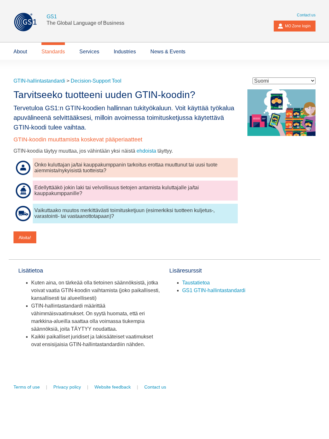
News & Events (167, 51)
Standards (53, 51)
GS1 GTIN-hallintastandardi (213, 290)
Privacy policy (67, 387)
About (20, 51)
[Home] (30, 22)
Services (89, 51)
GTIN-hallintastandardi (39, 81)
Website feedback (112, 387)
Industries (125, 51)
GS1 (52, 16)
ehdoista (146, 151)
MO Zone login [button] (298, 26)
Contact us (306, 15)
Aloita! (25, 237)
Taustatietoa (196, 282)
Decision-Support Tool (96, 81)
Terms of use (26, 387)
